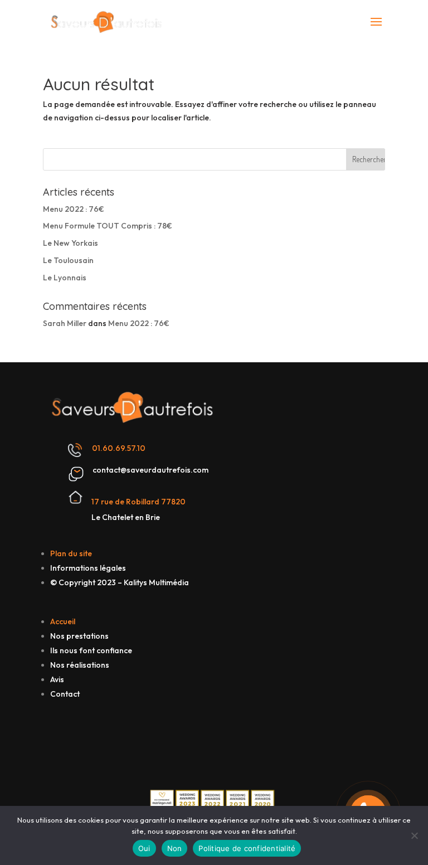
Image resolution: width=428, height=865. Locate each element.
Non (174, 848)
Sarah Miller (64, 323)
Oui (144, 848)
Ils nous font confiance (91, 650)
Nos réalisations (79, 665)
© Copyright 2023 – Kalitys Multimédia (119, 582)
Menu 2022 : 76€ (73, 209)
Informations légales (88, 568)
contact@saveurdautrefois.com (150, 470)
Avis (57, 679)
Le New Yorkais (70, 243)
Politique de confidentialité (246, 848)
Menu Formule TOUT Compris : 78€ (107, 226)
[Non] (414, 835)
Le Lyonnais (64, 278)
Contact (65, 694)
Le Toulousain (68, 260)
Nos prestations (79, 636)
